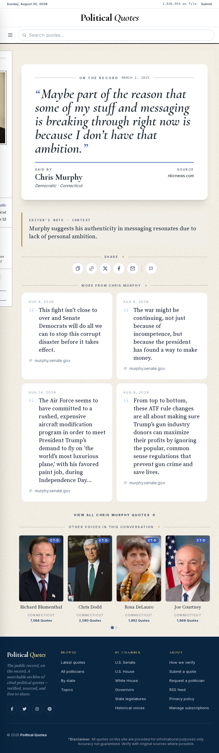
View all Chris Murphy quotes (112, 515)
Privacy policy (181, 698)
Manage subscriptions (189, 708)
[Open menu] (10, 35)
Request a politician (186, 680)
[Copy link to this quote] (91, 268)
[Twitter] (24, 709)
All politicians (72, 671)
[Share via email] (132, 268)
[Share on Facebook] (119, 268)
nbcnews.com (181, 175)
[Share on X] (105, 268)
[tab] (112, 627)
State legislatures (130, 698)
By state (68, 680)
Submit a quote (182, 671)
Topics (67, 689)
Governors (124, 689)
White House (126, 680)
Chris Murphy (58, 177)
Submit (206, 4)
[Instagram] (37, 709)
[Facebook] (12, 709)
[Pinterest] (49, 709)
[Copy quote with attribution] (78, 268)
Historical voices (130, 708)
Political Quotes (33, 735)
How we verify (182, 662)
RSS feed (177, 689)
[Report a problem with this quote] (151, 268)
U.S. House (124, 671)
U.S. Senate (125, 662)
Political (26, 655)
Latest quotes (73, 662)
